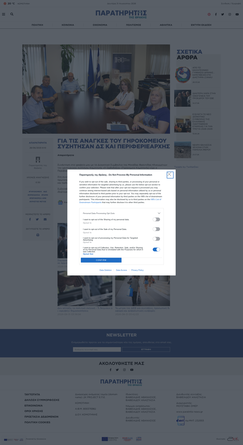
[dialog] (121, 222)
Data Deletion (106, 270)
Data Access (121, 270)
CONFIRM (101, 260)
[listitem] (121, 213)
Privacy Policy (137, 270)
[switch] (156, 219)
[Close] (170, 175)
